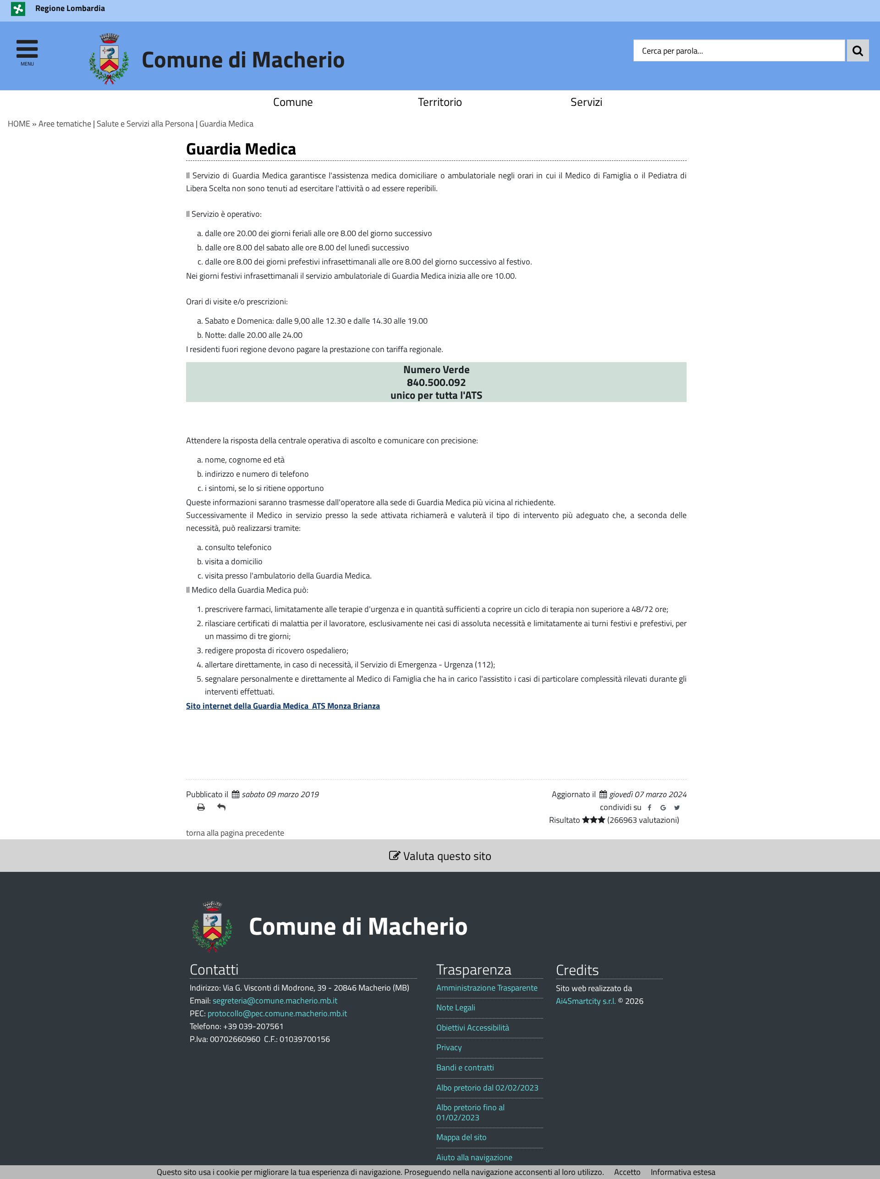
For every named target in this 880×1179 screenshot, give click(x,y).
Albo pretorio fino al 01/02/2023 (470, 1112)
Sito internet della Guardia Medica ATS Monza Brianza (283, 706)
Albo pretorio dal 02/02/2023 (487, 1088)
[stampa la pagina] (203, 807)
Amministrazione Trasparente (487, 988)
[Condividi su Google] (663, 808)
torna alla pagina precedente (235, 832)
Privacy (449, 1047)
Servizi (586, 101)
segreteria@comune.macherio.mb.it (275, 1000)
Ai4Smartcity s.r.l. (586, 1001)
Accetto (627, 1172)
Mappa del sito (461, 1137)
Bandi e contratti (465, 1068)
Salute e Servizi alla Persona (145, 123)
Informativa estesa (683, 1172)
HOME (19, 123)
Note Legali (455, 1008)
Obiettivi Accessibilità (472, 1028)
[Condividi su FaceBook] (649, 808)
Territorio (440, 101)
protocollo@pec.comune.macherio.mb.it (277, 1013)
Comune (293, 101)
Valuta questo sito (446, 856)
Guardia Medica (226, 123)
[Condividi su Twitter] (677, 808)
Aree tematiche (64, 123)
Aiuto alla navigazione (474, 1157)
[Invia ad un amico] (224, 807)
